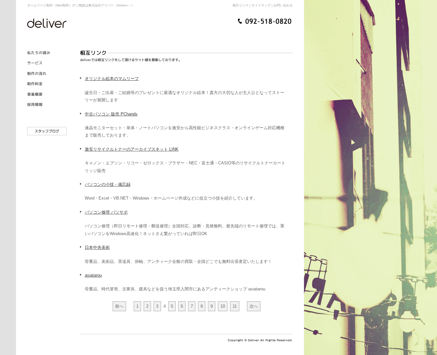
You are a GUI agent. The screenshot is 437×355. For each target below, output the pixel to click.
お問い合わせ (283, 5)
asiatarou (93, 275)
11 (235, 306)
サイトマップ (261, 5)
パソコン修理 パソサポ (106, 212)
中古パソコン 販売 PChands (111, 114)
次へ (254, 306)
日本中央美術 (97, 247)
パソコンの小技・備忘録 (108, 184)
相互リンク (241, 5)
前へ (119, 306)
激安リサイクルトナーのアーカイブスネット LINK (132, 149)
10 (222, 306)
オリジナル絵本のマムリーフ (112, 78)
